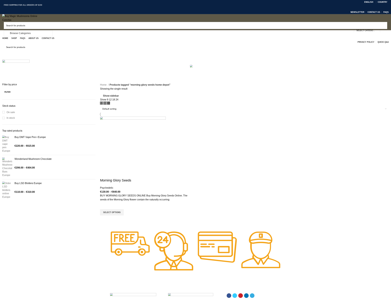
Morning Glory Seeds (115, 180)
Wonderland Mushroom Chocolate (33, 159)
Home (103, 84)
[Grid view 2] (102, 103)
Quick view (104, 219)
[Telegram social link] (202, 8)
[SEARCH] (383, 25)
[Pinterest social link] (195, 8)
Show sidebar (111, 95)
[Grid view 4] (108, 103)
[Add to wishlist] (104, 205)
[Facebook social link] (188, 8)
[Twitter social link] (192, 8)
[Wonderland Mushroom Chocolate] (7, 167)
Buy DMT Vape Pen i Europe (30, 137)
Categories (37, 65)
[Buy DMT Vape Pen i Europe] (7, 144)
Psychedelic (106, 187)
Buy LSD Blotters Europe (28, 183)
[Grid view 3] (105, 103)
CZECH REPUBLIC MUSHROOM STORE (21, 302)
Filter (7, 92)
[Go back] (195, 45)
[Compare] (104, 174)
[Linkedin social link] (199, 8)
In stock (10, 118)
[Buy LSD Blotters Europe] (7, 190)
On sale (10, 112)
